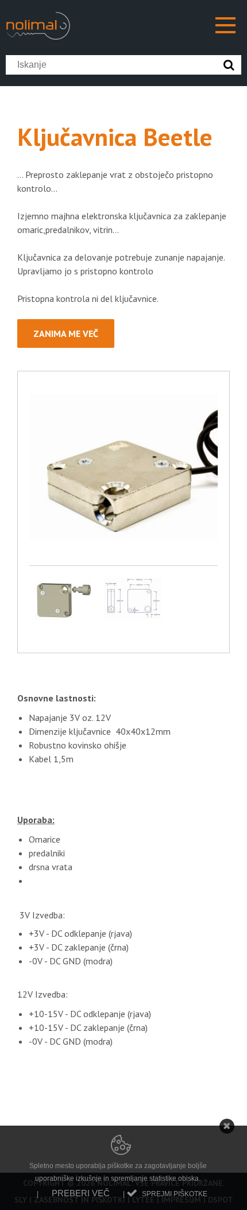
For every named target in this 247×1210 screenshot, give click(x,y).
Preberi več (81, 1193)
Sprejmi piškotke (174, 1194)
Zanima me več (65, 333)
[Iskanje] (231, 65)
